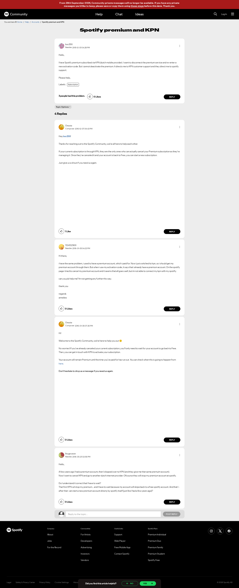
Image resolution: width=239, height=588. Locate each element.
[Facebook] (229, 531)
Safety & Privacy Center (25, 582)
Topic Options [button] (62, 107)
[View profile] (61, 45)
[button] (180, 46)
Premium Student (156, 553)
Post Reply (171, 514)
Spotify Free (154, 560)
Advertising (86, 547)
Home (19, 22)
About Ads (77, 582)
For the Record (54, 547)
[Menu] (232, 14)
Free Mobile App (122, 547)
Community (19, 14)
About (50, 534)
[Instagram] (211, 531)
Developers (86, 540)
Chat (119, 14)
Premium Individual (157, 534)
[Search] (215, 14)
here (61, 363)
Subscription (73, 84)
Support (118, 534)
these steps (137, 5)
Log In (224, 14)
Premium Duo (154, 540)
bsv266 (66, 136)
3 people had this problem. (72, 95)
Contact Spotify (121, 553)
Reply (172, 97)
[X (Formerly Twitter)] (220, 531)
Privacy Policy (44, 582)
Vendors (85, 560)
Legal (9, 582)
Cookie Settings (62, 582)
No (131, 583)
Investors (85, 553)
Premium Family (155, 547)
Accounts (35, 22)
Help (99, 14)
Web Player (119, 540)
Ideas (139, 14)
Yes (145, 583)
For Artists (86, 534)
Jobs (49, 540)
